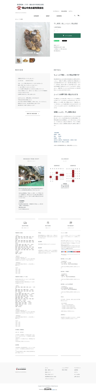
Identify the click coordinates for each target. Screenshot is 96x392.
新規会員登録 (64, 11)
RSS (63, 370)
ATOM (66, 370)
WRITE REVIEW (32, 113)
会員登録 (76, 370)
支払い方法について (49, 374)
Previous (17, 39)
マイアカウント (56, 11)
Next (48, 39)
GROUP (47, 16)
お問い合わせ (77, 376)
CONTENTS (59, 16)
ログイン (70, 11)
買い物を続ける (57, 50)
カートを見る (77, 374)
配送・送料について (49, 370)
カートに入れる (68, 35)
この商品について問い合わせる (60, 49)
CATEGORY (36, 16)
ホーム (16, 19)
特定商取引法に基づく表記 (59, 47)
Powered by (41, 389)
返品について (56, 45)
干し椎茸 (21, 19)
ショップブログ (65, 367)
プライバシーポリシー (49, 378)
